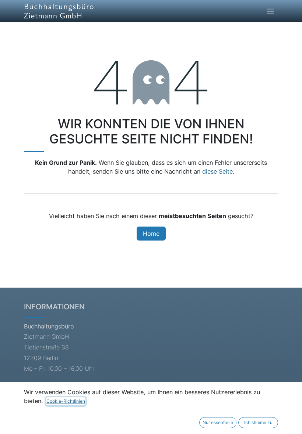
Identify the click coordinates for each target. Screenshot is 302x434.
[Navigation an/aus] (270, 11)
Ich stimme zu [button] (258, 422)
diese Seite (217, 171)
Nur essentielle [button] (218, 422)
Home (151, 233)
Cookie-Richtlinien (65, 401)
